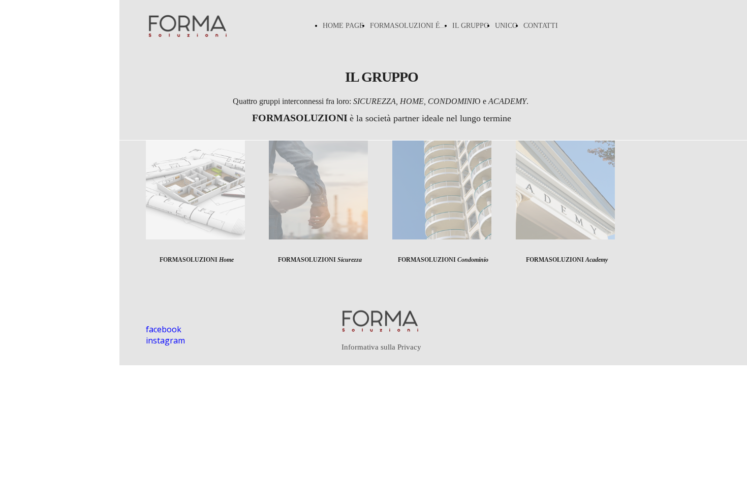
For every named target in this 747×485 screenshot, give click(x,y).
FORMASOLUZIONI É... (408, 25)
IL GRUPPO (470, 25)
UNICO (506, 25)
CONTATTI (540, 25)
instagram (165, 340)
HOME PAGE (343, 25)
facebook (163, 329)
